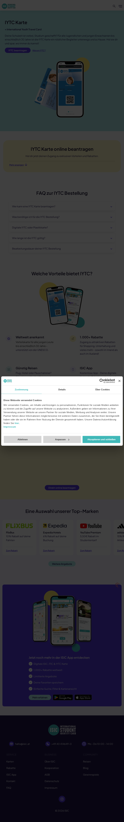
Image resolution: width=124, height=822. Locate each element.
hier (17, 423)
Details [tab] (62, 389)
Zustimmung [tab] (21, 389)
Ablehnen (23, 439)
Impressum (9, 426)
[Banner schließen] (119, 381)
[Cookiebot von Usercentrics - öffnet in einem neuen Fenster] (101, 381)
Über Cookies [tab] (102, 389)
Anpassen (60, 439)
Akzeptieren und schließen (101, 439)
